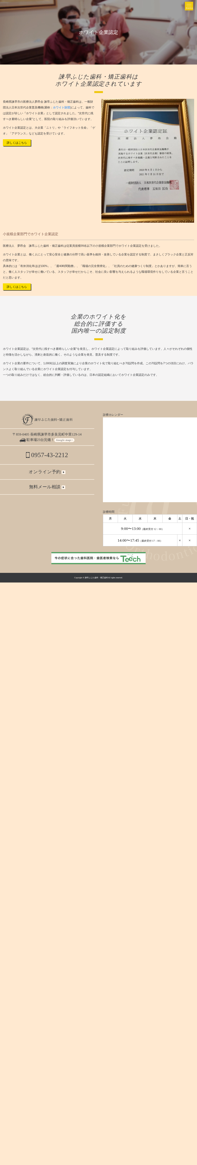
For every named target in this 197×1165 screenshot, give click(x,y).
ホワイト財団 (61, 107)
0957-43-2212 (49, 455)
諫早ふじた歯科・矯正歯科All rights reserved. (104, 578)
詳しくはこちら (17, 142)
